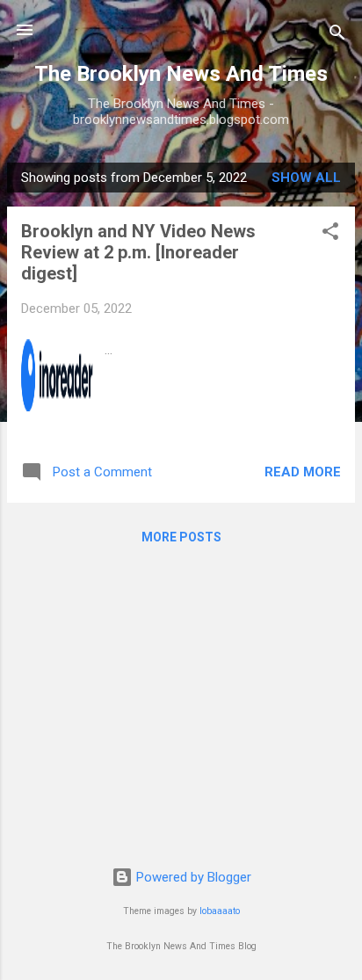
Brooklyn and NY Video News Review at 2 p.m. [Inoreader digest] (138, 252)
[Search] (337, 35)
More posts (181, 537)
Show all (306, 177)
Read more (302, 472)
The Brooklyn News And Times (181, 74)
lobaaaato (219, 911)
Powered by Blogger (192, 877)
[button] (330, 234)
